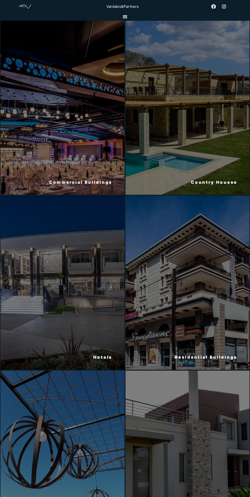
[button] (125, 16)
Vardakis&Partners (122, 6)
